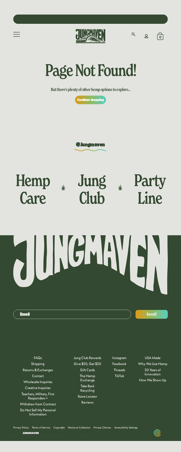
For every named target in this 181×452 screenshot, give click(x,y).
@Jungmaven (90, 144)
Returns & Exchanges (38, 370)
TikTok (119, 376)
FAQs (38, 358)
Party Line (150, 189)
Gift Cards (87, 370)
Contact (38, 376)
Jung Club (92, 189)
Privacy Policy (21, 427)
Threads (119, 370)
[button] (16, 34)
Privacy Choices (102, 427)
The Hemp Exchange (87, 378)
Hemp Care (33, 189)
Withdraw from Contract (38, 404)
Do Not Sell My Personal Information (38, 412)
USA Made (152, 358)
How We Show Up (152, 380)
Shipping (37, 363)
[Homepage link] (90, 36)
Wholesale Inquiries (37, 382)
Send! (152, 314)
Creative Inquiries (38, 387)
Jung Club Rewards (87, 358)
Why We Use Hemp (152, 363)
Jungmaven (31, 433)
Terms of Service (41, 427)
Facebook (119, 363)
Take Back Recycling (87, 388)
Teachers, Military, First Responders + (37, 396)
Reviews (87, 402)
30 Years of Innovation (153, 372)
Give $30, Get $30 (87, 363)
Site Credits (82, 433)
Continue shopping (90, 100)
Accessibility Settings (126, 427)
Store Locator (87, 396)
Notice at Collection (79, 427)
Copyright (59, 427)
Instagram (119, 358)
